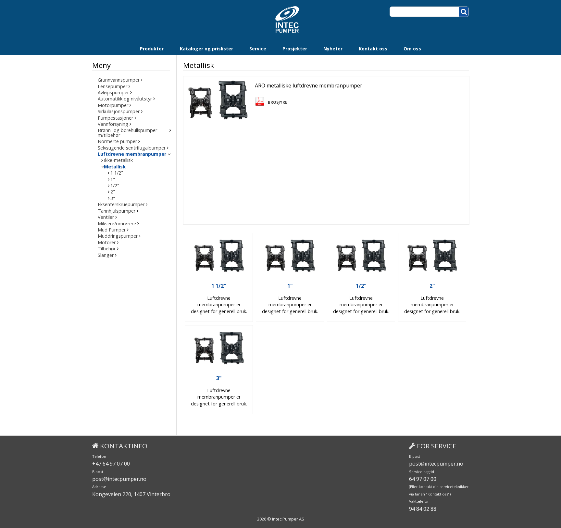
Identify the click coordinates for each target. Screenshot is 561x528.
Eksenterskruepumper (121, 204)
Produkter (152, 49)
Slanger (106, 255)
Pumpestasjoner (115, 118)
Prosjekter (294, 49)
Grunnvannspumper (119, 80)
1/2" (114, 185)
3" (112, 198)
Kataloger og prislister (206, 49)
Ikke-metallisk (118, 160)
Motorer (107, 242)
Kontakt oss (373, 49)
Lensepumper (112, 86)
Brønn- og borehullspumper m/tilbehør (127, 133)
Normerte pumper (117, 141)
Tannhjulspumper (116, 211)
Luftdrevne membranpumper (132, 154)
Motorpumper (113, 105)
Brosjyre (277, 102)
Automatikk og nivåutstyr (125, 99)
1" (112, 179)
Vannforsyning (113, 124)
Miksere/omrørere (117, 223)
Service (257, 49)
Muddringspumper (118, 236)
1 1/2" (116, 173)
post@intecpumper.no (119, 478)
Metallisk (115, 167)
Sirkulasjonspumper (119, 111)
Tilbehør (107, 248)
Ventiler (106, 217)
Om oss (412, 49)
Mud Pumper (112, 230)
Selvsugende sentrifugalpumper (132, 148)
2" (112, 192)
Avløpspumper (113, 92)
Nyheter (333, 49)
